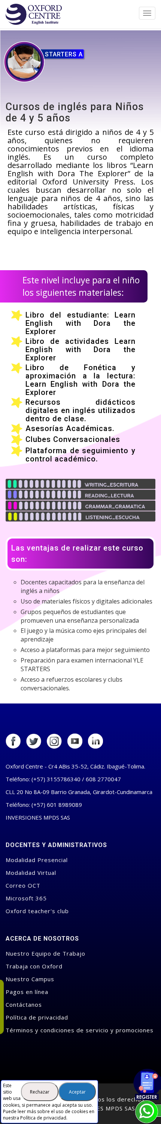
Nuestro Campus (30, 979)
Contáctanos (24, 1004)
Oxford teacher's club (37, 911)
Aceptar (77, 1092)
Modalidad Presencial (37, 860)
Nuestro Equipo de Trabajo (45, 953)
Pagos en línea (27, 991)
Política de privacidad (43, 1118)
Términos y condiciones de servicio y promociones (80, 1030)
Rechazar (39, 1092)
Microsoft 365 (26, 898)
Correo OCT (23, 885)
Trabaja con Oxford (34, 966)
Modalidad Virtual (31, 872)
